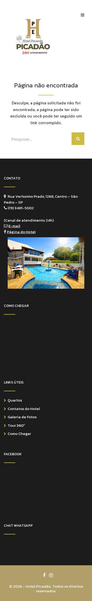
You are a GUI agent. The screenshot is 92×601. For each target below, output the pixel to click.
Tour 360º (16, 425)
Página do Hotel (21, 232)
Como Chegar (19, 433)
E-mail (14, 226)
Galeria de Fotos (22, 417)
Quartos (15, 400)
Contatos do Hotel (24, 409)
